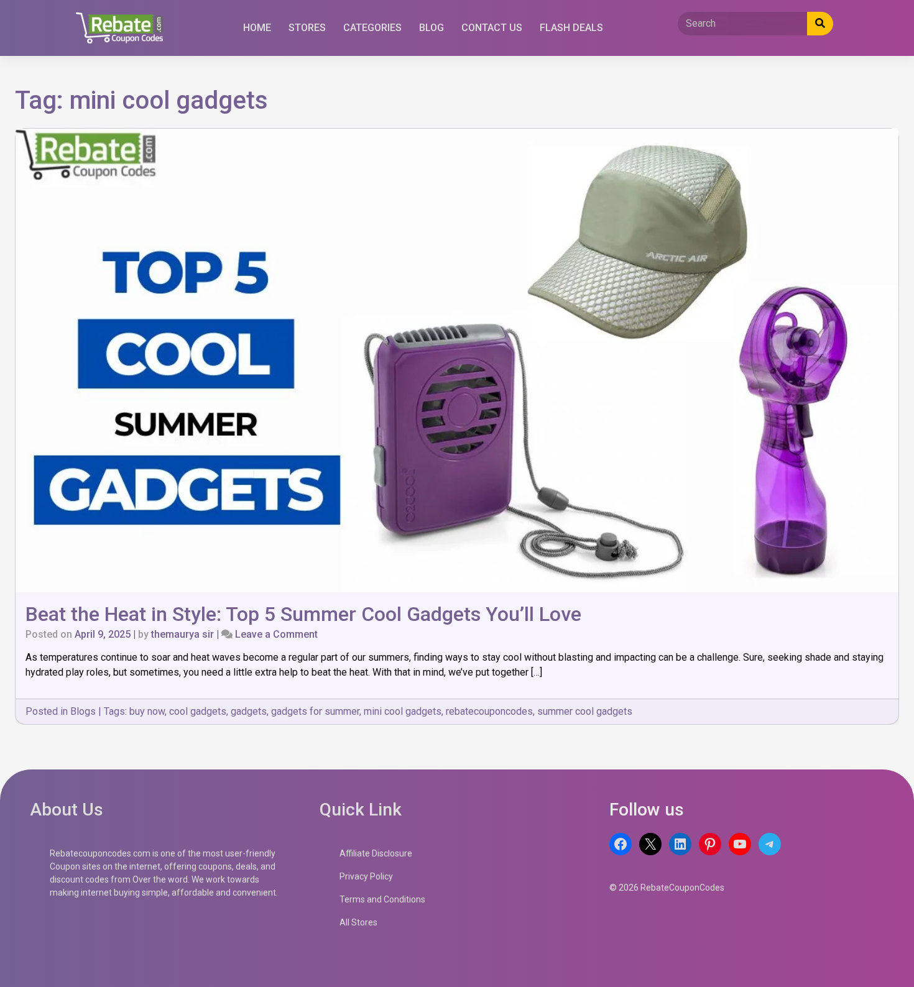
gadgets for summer (315, 711)
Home (257, 28)
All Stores (358, 922)
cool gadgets (197, 711)
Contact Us (491, 28)
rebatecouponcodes (489, 711)
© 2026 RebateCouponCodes (666, 888)
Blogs (83, 711)
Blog (431, 28)
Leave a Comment (276, 634)
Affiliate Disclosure (375, 853)
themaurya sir (182, 634)
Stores (307, 28)
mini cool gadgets (402, 711)
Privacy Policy (366, 876)
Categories (372, 28)
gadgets (249, 711)
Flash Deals (571, 28)
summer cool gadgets (584, 711)
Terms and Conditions (382, 899)
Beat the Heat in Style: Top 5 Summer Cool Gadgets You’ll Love (303, 614)
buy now (147, 711)
